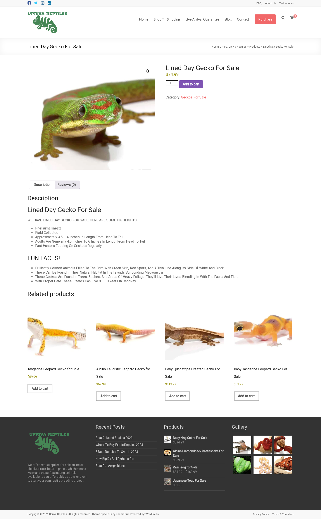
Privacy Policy (261, 514)
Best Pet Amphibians (110, 465)
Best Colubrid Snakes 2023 (114, 438)
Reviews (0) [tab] (66, 185)
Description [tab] (42, 185)
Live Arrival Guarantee (202, 19)
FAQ (259, 3)
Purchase (265, 19)
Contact (243, 19)
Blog (228, 19)
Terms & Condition (282, 514)
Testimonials (286, 3)
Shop (157, 19)
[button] (148, 71)
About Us (270, 3)
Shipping (173, 19)
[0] (291, 18)
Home (143, 19)
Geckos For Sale (193, 97)
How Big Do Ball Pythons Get (115, 458)
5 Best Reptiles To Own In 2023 (117, 451)
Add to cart (191, 84)
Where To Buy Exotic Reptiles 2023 (119, 445)
